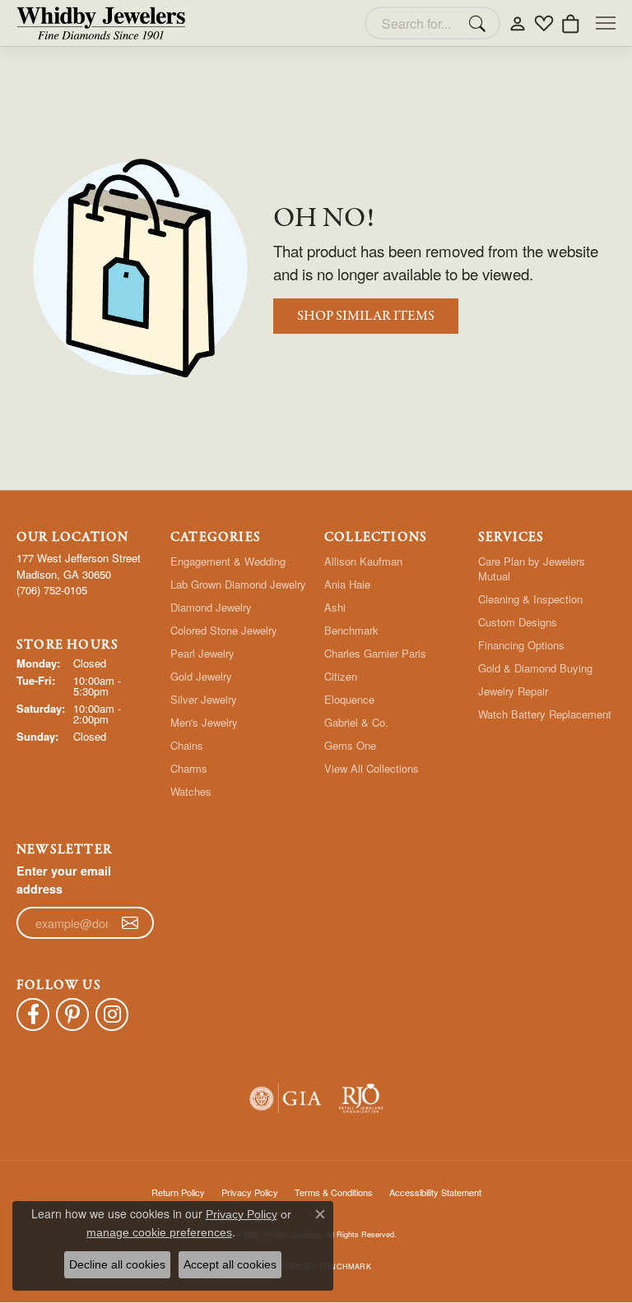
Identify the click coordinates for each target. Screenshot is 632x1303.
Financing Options (521, 645)
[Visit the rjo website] (360, 1098)
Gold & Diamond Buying (535, 668)
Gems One (350, 745)
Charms (188, 768)
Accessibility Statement (435, 1192)
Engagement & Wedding (228, 561)
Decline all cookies (117, 1264)
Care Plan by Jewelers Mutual (531, 568)
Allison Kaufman (363, 561)
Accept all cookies (230, 1264)
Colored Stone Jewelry (223, 630)
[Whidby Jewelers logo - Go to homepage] (100, 23)
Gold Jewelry (201, 676)
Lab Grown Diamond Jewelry (238, 584)
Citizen (340, 676)
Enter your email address (63, 879)
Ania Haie (347, 584)
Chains (186, 745)
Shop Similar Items (365, 316)
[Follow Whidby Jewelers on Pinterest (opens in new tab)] (72, 1014)
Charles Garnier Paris (375, 653)
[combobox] (413, 23)
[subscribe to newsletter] (130, 923)
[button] (518, 23)
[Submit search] (480, 23)
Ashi (335, 607)
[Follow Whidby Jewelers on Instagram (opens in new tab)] (111, 1014)
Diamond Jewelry (211, 607)
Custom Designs (517, 622)
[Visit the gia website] (285, 1098)
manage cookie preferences (159, 1232)
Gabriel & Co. (356, 722)
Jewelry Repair (513, 691)
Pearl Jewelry (202, 653)
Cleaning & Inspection (530, 599)
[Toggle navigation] (606, 23)
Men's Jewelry (204, 722)
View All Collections (371, 768)
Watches (190, 791)
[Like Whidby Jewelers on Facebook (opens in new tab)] (32, 1014)
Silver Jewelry (203, 699)
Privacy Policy (241, 1214)
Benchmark (351, 630)
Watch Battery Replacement (544, 714)
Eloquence (349, 699)
